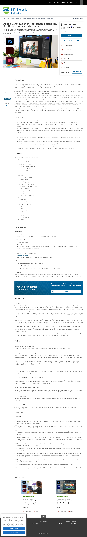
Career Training (35, 523)
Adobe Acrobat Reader (22, 255)
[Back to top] (43, 521)
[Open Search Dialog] (81, 2)
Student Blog (73, 523)
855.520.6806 (7, 105)
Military (60, 523)
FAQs (5, 92)
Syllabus (6, 83)
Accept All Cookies (13, 528)
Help (60, 526)
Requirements (7, 86)
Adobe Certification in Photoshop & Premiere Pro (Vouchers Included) (65, 501)
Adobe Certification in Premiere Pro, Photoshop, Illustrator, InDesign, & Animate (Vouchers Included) (31, 502)
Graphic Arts (18, 18)
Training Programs (10, 18)
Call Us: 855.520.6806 (77, 18)
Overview (6, 80)
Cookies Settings (14, 532)
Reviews (6, 95)
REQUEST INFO (77, 72)
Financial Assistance (63, 525)
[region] (14, 525)
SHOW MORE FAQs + (19, 412)
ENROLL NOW (72, 36)
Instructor (6, 89)
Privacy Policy (45, 533)
